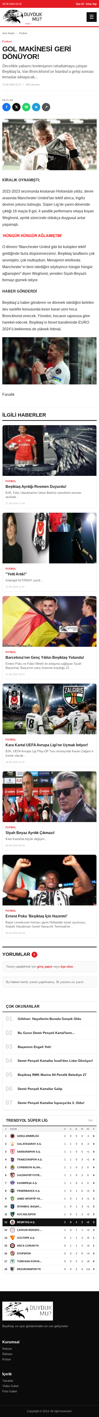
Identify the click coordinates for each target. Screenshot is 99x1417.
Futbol (23, 33)
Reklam (7, 1354)
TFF (90, 1120)
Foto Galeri (9, 1391)
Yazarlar (7, 1380)
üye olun (67, 966)
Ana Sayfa (8, 33)
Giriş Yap (91, 4)
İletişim (7, 1348)
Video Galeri (10, 1386)
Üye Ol (80, 4)
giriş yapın (44, 966)
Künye (6, 1359)
